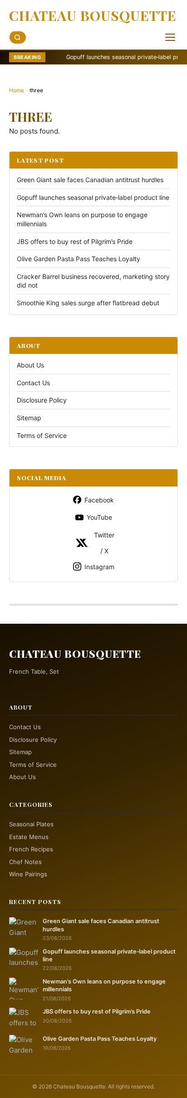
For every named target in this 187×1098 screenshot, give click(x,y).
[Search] (18, 37)
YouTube (99, 517)
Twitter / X (104, 543)
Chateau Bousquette (93, 15)
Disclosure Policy (42, 400)
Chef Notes (25, 861)
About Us (30, 365)
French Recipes (31, 849)
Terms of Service (42, 435)
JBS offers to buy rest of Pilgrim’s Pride (75, 241)
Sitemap (29, 418)
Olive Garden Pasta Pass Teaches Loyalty (78, 259)
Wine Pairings (28, 874)
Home (16, 90)
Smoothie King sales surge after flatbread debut (88, 303)
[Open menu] (170, 37)
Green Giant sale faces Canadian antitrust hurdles (90, 180)
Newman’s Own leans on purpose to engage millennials (104, 985)
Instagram (99, 567)
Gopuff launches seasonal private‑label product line (113, 57)
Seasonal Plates (31, 824)
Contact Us (33, 383)
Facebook (99, 500)
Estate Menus (29, 836)
